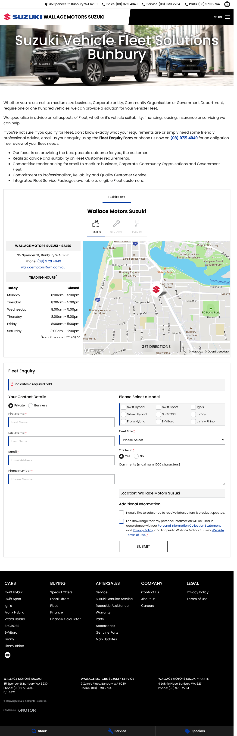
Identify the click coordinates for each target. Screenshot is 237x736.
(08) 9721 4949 (184, 138)
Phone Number (20, 471)
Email (13, 452)
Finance (56, 612)
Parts (100, 619)
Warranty (103, 612)
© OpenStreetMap (217, 351)
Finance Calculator (65, 619)
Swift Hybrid (14, 592)
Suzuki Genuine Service (114, 599)
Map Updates (106, 639)
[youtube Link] (227, 4)
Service (102, 592)
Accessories (105, 625)
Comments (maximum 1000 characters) (149, 464)
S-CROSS (12, 625)
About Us (148, 599)
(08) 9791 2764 (101, 688)
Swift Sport (13, 599)
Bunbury (116, 197)
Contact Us (150, 592)
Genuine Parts (107, 632)
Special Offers (61, 592)
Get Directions (156, 346)
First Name (17, 414)
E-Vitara (11, 632)
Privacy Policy (143, 530)
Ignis (8, 605)
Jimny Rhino (14, 646)
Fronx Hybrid (14, 612)
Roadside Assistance (112, 605)
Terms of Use (197, 599)
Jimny (9, 639)
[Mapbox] (95, 350)
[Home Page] (22, 16)
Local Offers (59, 599)
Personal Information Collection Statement (189, 525)
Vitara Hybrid (15, 619)
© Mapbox (196, 351)
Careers (147, 605)
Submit (143, 546)
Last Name (17, 433)
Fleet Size (127, 431)
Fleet (54, 605)
